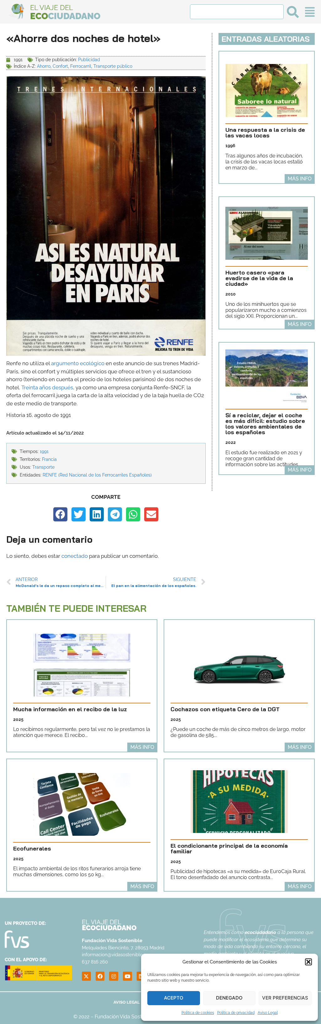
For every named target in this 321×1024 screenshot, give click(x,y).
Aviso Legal (268, 1013)
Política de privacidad (236, 1013)
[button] (308, 962)
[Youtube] (127, 976)
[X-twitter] (86, 976)
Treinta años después (47, 387)
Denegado (229, 998)
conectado (74, 556)
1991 (44, 451)
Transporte (43, 467)
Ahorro (43, 66)
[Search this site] (237, 11)
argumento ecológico (77, 363)
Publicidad (89, 59)
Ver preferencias (285, 998)
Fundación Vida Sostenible (125, 1017)
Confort (60, 66)
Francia (49, 459)
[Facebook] (100, 976)
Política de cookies (198, 1013)
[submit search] (293, 12)
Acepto (173, 998)
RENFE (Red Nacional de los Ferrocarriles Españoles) (97, 474)
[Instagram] (113, 976)
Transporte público (112, 66)
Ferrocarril (80, 66)
